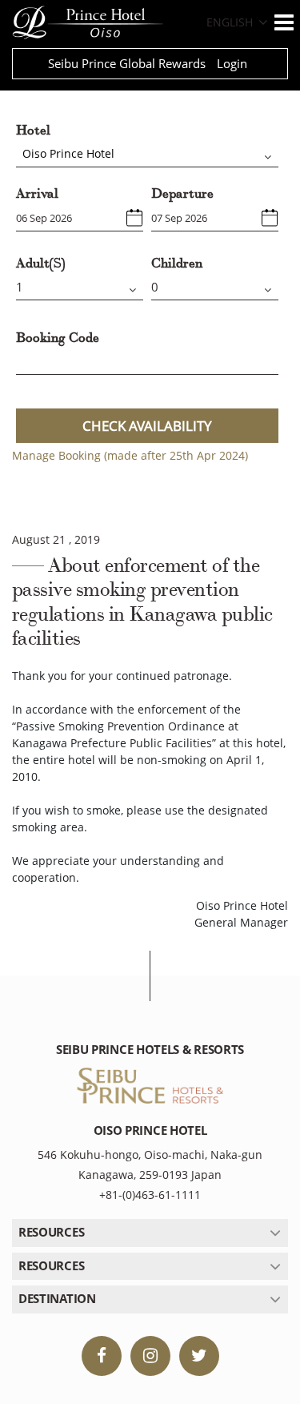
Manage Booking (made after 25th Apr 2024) (130, 455)
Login (232, 63)
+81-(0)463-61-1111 (150, 1194)
